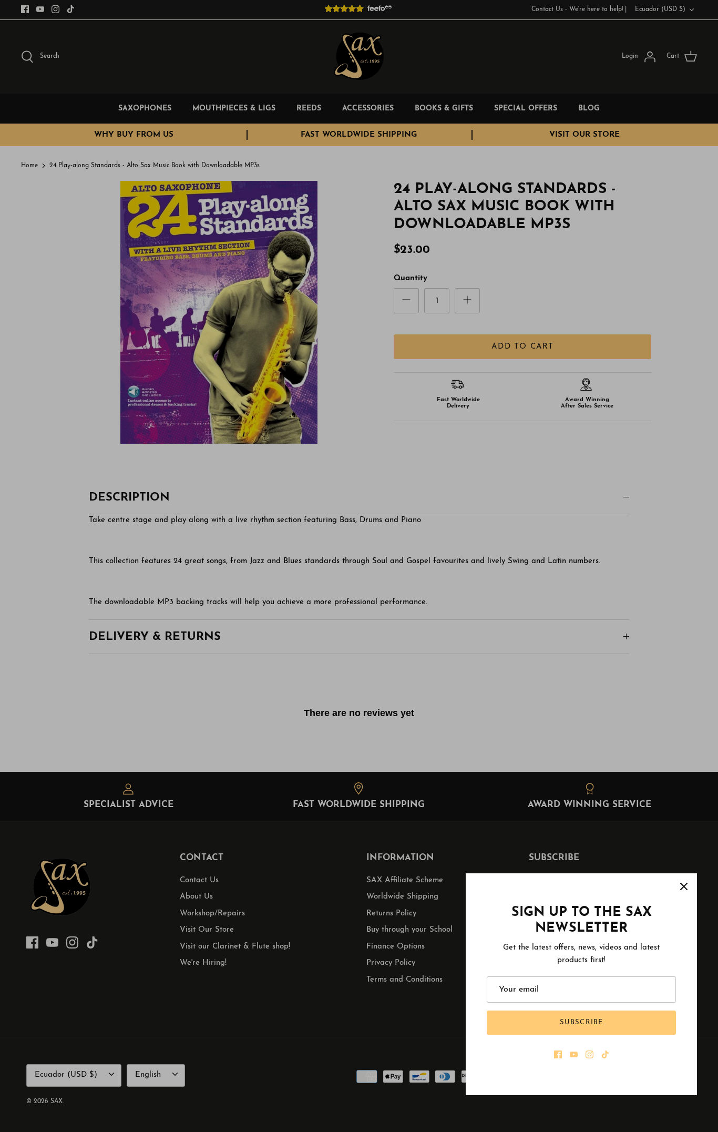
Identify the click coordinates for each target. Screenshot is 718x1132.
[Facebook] (558, 1054)
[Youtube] (574, 1054)
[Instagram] (589, 1054)
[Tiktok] (605, 1054)
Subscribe (581, 1022)
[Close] (683, 886)
